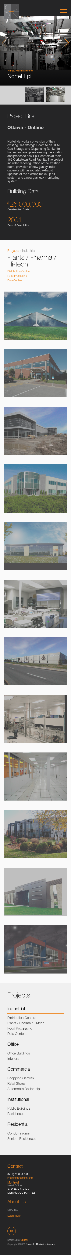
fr (11, 1231)
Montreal (13, 1182)
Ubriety (24, 1240)
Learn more (13, 1216)
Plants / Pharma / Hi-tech (20, 71)
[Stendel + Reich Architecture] (11, 11)
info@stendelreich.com (20, 1178)
